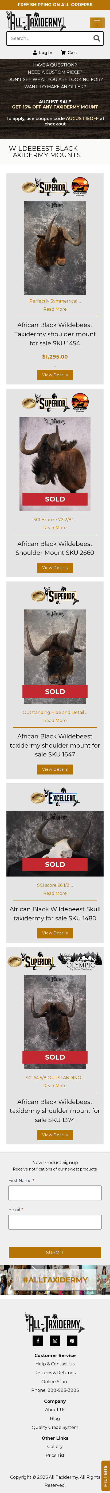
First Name (21, 1180)
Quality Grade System (55, 1427)
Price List (55, 1455)
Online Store (55, 1381)
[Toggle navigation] (97, 22)
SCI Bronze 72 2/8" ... (55, 519)
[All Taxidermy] (55, 1322)
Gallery (55, 1446)
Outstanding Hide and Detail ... (55, 712)
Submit (55, 1252)
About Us (55, 1409)
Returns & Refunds (55, 1372)
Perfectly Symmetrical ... (55, 301)
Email (16, 1209)
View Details (55, 375)
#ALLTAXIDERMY (55, 1279)
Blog (55, 1418)
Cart (71, 52)
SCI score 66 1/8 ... (55, 885)
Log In (45, 52)
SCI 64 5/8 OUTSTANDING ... (55, 1077)
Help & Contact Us (55, 1363)
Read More (55, 309)
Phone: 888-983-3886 (55, 1390)
